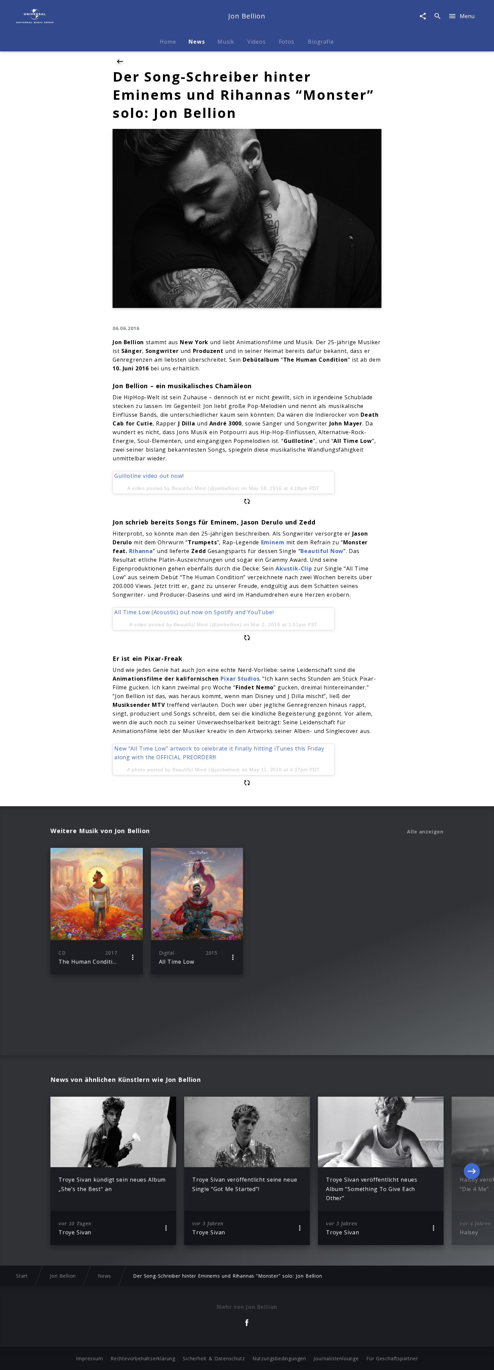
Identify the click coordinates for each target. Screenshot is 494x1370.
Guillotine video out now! (148, 475)
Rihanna (141, 551)
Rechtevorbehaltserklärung (143, 1358)
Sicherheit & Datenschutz (214, 1358)
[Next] (472, 1171)
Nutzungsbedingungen (279, 1358)
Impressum (89, 1358)
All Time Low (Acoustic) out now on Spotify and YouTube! (194, 612)
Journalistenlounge (336, 1358)
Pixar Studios (239, 678)
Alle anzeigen (425, 831)
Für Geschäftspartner (392, 1358)
